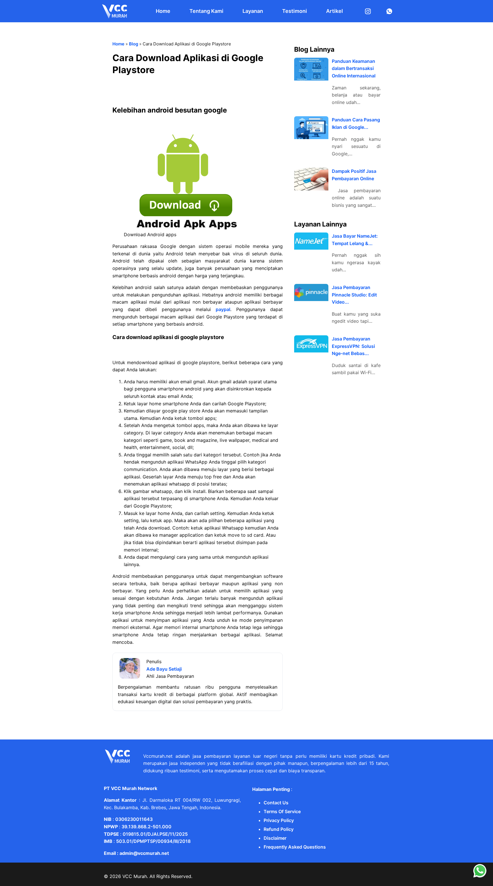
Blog (133, 44)
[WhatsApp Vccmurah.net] (479, 876)
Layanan (253, 11)
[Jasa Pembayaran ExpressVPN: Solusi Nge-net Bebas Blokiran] (311, 343)
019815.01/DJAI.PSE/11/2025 (155, 834)
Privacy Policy (279, 820)
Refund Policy (279, 829)
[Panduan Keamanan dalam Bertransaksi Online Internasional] (311, 69)
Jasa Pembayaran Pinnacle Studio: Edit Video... (354, 294)
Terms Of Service (282, 811)
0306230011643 (134, 819)
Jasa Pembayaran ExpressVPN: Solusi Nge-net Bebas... (353, 346)
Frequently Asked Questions (295, 847)
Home (163, 11)
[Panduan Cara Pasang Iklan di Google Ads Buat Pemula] (311, 127)
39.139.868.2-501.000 (146, 826)
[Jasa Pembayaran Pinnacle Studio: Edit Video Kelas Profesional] (311, 292)
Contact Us (276, 802)
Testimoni (294, 11)
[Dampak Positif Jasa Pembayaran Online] (311, 179)
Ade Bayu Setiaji (164, 669)
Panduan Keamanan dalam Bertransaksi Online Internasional (353, 68)
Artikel (334, 11)
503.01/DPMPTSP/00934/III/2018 (153, 841)
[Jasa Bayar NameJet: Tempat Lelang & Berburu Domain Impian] (311, 241)
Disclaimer (275, 838)
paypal (223, 309)
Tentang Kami (206, 11)
